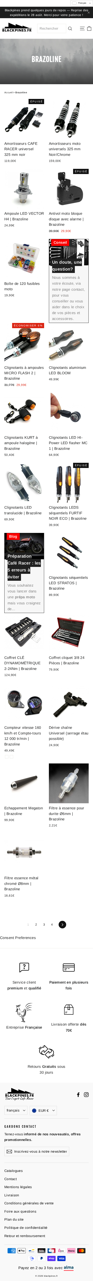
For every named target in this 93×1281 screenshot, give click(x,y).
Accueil (8, 92)
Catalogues (13, 1171)
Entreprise (24, 1027)
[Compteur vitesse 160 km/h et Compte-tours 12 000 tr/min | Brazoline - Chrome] (11, 756)
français (13, 1110)
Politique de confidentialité (26, 1227)
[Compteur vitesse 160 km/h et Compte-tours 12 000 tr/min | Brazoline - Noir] (6, 756)
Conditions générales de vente (29, 1203)
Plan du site (14, 1219)
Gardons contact (20, 1126)
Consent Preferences (18, 938)
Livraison (11, 1195)
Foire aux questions (20, 1211)
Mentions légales (18, 1187)
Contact (10, 1179)
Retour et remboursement (24, 1236)
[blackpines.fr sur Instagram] (86, 1094)
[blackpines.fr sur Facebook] (78, 1094)
